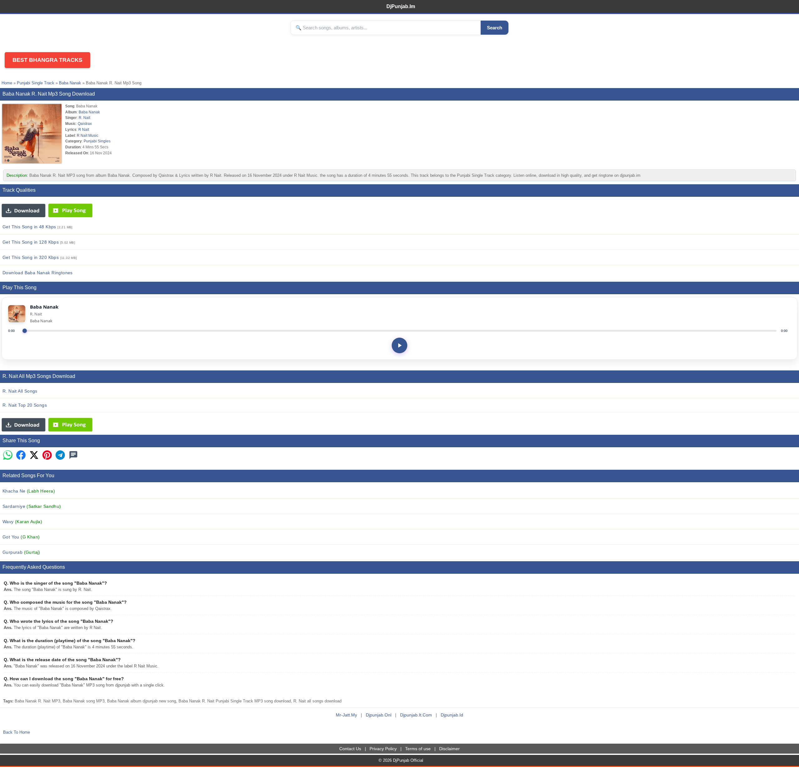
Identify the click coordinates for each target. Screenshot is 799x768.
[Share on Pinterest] (47, 455)
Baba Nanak (70, 83)
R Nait (83, 129)
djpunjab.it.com (416, 714)
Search (494, 27)
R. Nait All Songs (19, 391)
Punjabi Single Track (35, 83)
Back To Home (16, 732)
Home (7, 83)
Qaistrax (85, 123)
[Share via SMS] (73, 455)
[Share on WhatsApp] (7, 455)
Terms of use (418, 748)
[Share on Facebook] (21, 455)
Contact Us (350, 748)
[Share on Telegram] (60, 455)
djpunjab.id (452, 714)
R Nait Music (87, 135)
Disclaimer (449, 748)
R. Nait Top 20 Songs (24, 405)
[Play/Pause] (399, 345)
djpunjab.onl (378, 714)
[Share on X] (34, 455)
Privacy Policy (383, 748)
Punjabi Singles (97, 141)
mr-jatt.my (346, 714)
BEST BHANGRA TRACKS (47, 60)
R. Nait (84, 118)
